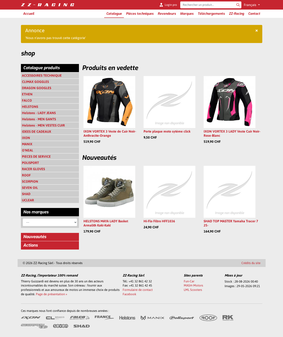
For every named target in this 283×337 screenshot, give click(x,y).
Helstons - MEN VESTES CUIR (43, 125)
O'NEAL (27, 150)
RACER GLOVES (33, 169)
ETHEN (27, 94)
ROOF (26, 175)
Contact (254, 13)
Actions (30, 245)
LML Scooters (193, 289)
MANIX (27, 144)
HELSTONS (30, 106)
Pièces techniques (140, 13)
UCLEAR (28, 200)
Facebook (129, 294)
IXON (26, 138)
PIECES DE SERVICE (36, 156)
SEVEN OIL (30, 187)
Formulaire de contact (138, 289)
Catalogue (114, 13)
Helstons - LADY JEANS (39, 113)
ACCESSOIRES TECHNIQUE (42, 75)
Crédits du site (250, 263)
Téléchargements (211, 13)
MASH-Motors (193, 285)
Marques (187, 13)
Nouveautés (34, 237)
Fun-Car (189, 281)
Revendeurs (167, 13)
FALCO (27, 100)
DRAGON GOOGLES (36, 88)
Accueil (28, 13)
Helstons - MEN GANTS (39, 119)
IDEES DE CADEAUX (36, 131)
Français (250, 5)
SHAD (26, 194)
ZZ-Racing (236, 13)
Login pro (171, 4)
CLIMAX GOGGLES (35, 82)
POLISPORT (30, 163)
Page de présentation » (51, 294)
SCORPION (30, 181)
